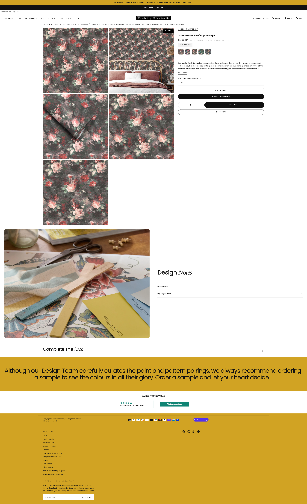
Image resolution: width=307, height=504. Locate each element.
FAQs (45, 436)
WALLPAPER (8, 18)
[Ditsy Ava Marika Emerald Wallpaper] (201, 51)
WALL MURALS (30, 18)
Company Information (52, 453)
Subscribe (87, 497)
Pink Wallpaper (68, 24)
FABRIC (41, 18)
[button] (9, 12)
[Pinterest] (198, 431)
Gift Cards (47, 464)
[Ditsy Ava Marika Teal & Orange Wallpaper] (208, 51)
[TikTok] (193, 431)
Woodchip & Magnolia (188, 29)
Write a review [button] (174, 404)
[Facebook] (183, 431)
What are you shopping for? (190, 78)
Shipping (205, 40)
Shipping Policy (49, 446)
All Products (82, 24)
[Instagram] (188, 431)
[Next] (262, 351)
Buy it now (221, 112)
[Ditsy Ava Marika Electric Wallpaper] (187, 51)
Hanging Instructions (52, 457)
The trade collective (153, 7)
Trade (45, 460)
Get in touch (48, 439)
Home (57, 24)
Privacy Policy (48, 467)
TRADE (75, 18)
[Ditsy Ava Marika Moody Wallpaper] (181, 51)
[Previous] (257, 351)
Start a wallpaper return (53, 474)
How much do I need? (221, 96)
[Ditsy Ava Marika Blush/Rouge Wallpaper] (194, 51)
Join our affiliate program (54, 471)
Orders (46, 450)
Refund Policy (48, 443)
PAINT (19, 18)
